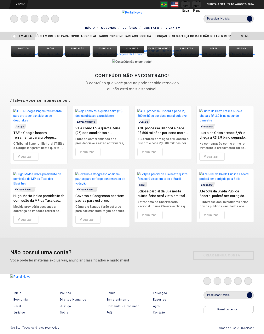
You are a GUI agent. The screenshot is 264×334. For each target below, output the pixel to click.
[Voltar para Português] (164, 4)
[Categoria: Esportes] (186, 54)
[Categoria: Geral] (214, 54)
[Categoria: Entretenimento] (159, 54)
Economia (20, 299)
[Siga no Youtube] (45, 19)
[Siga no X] (34, 19)
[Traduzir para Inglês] (174, 4)
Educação (159, 293)
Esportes (159, 299)
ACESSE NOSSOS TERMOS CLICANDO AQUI (75, 329)
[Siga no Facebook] (14, 19)
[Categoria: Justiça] (241, 54)
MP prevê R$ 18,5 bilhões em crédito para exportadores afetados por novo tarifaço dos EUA (76, 36)
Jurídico (132, 28)
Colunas (110, 28)
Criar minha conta (221, 255)
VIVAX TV (172, 28)
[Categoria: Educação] (77, 54)
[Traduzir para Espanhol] (185, 4)
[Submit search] (249, 19)
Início (91, 28)
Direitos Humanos (72, 299)
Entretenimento (117, 299)
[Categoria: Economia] (105, 54)
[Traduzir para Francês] (196, 4)
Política (65, 293)
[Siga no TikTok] (55, 19)
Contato (153, 28)
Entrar (20, 4)
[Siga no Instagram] (24, 19)
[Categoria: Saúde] (50, 54)
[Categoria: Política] (23, 54)
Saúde (111, 293)
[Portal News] (132, 12)
